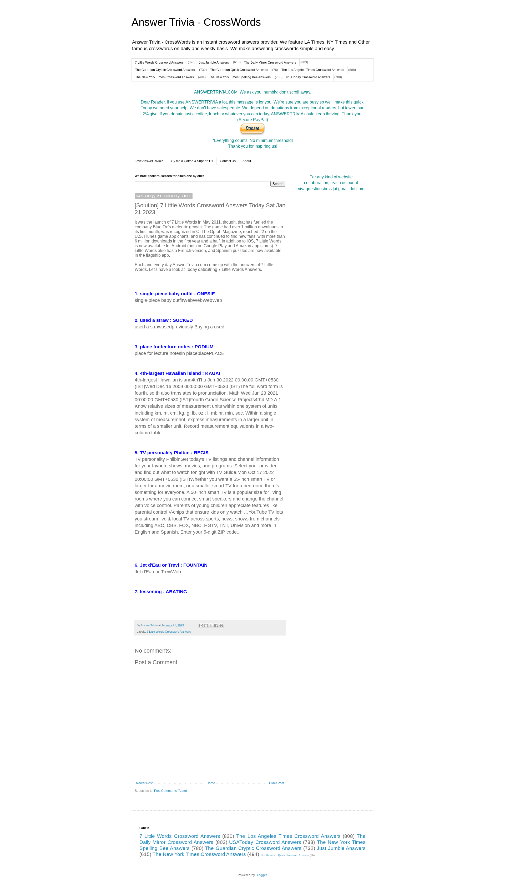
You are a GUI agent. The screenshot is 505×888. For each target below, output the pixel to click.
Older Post (276, 783)
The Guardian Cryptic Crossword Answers (165, 70)
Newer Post (144, 783)
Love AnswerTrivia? (149, 161)
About (247, 161)
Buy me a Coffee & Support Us (191, 161)
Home (210, 783)
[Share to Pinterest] (221, 625)
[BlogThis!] (206, 625)
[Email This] (201, 625)
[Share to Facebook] (216, 625)
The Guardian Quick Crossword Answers (239, 70)
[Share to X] (211, 625)
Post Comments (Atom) (170, 791)
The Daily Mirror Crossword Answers (270, 62)
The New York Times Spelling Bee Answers (240, 77)
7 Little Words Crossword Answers (159, 62)
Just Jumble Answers (214, 62)
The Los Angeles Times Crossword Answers (312, 70)
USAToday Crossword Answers (308, 77)
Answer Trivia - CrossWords (196, 22)
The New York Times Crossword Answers (164, 77)
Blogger (261, 875)
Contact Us (228, 161)
